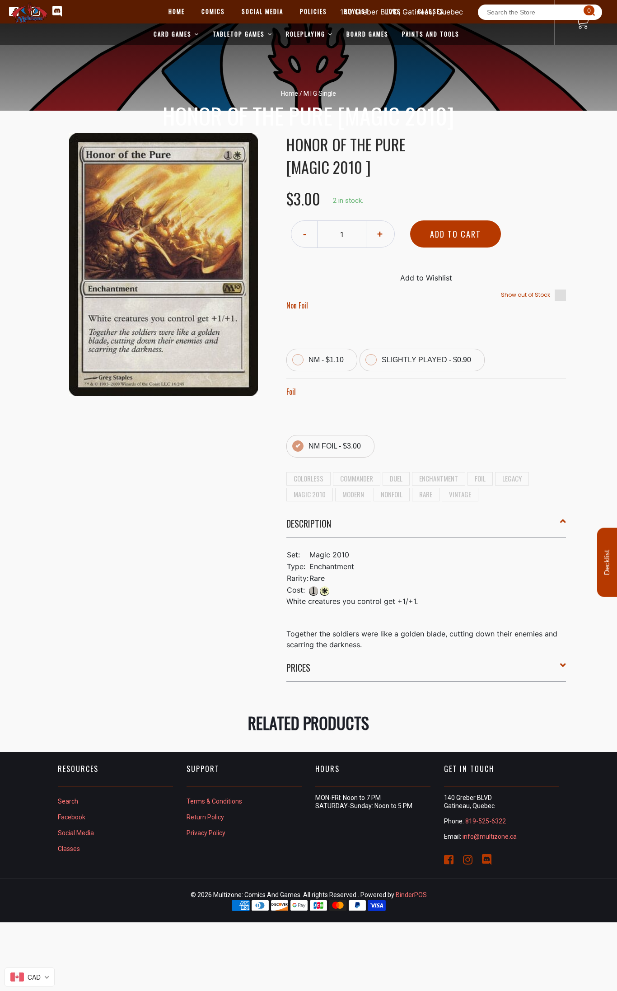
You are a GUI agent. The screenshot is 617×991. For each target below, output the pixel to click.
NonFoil (391, 494)
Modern (353, 494)
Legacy (512, 478)
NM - (326, 360)
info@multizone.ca (490, 836)
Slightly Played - (426, 360)
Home (289, 93)
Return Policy (205, 817)
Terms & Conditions (214, 801)
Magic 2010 (310, 494)
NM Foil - (334, 446)
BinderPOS (411, 894)
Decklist (607, 562)
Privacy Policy (206, 833)
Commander (356, 478)
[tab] (426, 527)
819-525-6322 (485, 821)
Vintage (460, 494)
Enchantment (438, 478)
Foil (480, 478)
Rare (425, 494)
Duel (396, 478)
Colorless (308, 478)
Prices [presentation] (298, 667)
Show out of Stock (525, 295)
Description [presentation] (308, 523)
